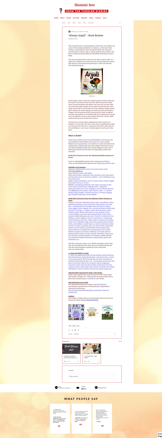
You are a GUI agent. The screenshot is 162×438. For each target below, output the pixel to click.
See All (120, 341)
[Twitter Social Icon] (84, 389)
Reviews (74, 22)
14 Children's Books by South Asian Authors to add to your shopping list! (71, 356)
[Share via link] (78, 330)
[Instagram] (85, 389)
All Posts (63, 22)
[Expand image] (76, 312)
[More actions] (114, 31)
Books (69, 22)
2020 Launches (91, 22)
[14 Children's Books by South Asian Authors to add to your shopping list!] (71, 349)
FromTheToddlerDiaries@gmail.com (64, 388)
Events (84, 22)
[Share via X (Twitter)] (72, 330)
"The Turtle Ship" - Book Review (90, 356)
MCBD (79, 22)
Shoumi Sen (84, 4)
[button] (69, 18)
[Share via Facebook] (69, 330)
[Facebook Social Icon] (82, 389)
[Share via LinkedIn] (75, 330)
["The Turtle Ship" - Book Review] (92, 349)
